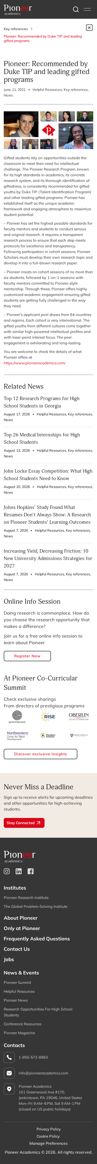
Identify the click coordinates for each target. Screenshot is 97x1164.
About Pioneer (21, 918)
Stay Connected (21, 822)
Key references (16, 29)
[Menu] (87, 9)
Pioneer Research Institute (26, 897)
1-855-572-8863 (33, 1057)
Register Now (27, 656)
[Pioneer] (18, 9)
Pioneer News (16, 1000)
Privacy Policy (49, 1129)
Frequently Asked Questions (37, 938)
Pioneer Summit (17, 982)
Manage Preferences (48, 1143)
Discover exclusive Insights (40, 754)
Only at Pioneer (22, 928)
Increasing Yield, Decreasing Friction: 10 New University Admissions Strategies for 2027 (48, 558)
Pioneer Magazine (19, 1032)
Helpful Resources (19, 991)
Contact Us (17, 949)
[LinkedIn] (19, 871)
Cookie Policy (48, 1136)
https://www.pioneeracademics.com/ (34, 363)
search (75, 9)
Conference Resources (22, 1024)
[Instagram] (7, 871)
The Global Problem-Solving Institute (35, 906)
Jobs (9, 959)
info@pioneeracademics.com (43, 1073)
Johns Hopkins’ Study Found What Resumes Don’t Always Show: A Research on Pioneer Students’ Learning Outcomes (47, 514)
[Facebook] (31, 871)
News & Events (21, 973)
